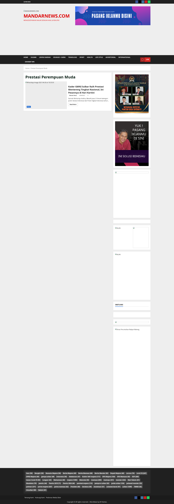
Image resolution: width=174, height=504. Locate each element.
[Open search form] (138, 59)
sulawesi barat (113, 487)
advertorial (111, 57)
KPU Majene (108, 477)
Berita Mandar (101, 473)
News (28, 107)
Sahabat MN (29, 62)
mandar (121, 480)
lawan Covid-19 (33, 480)
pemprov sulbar (102, 483)
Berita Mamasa (85, 473)
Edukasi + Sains (59, 57)
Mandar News (73, 95)
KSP (135, 477)
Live (147, 59)
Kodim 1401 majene (91, 477)
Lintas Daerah (45, 57)
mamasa (96, 480)
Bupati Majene (117, 473)
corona (130, 473)
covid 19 (141, 473)
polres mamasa (61, 487)
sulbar (33, 57)
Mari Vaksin (133, 480)
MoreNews (93, 502)
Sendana (87, 487)
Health (90, 57)
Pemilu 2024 (69, 483)
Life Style (99, 57)
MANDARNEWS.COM (47, 16)
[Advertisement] (87, 39)
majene (72, 480)
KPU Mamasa (123, 477)
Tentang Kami (29, 498)
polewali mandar (134, 483)
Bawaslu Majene (53, 473)
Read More (74, 104)
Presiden (75, 487)
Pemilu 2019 (55, 483)
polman (31, 487)
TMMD (138, 487)
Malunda (84, 480)
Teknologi (72, 57)
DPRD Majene (32, 477)
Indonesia (62, 477)
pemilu (43, 483)
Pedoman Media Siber (53, 498)
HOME (26, 57)
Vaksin (42, 490)
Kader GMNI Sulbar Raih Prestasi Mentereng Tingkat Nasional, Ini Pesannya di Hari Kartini (46, 95)
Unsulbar (31, 490)
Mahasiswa (59, 480)
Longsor (47, 480)
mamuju (109, 480)
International (124, 57)
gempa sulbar (47, 477)
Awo (29, 473)
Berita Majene (69, 473)
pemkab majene (84, 483)
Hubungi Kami (40, 498)
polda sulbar (117, 483)
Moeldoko (31, 483)
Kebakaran (74, 477)
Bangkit (39, 473)
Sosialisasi (99, 487)
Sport (82, 57)
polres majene (45, 487)
